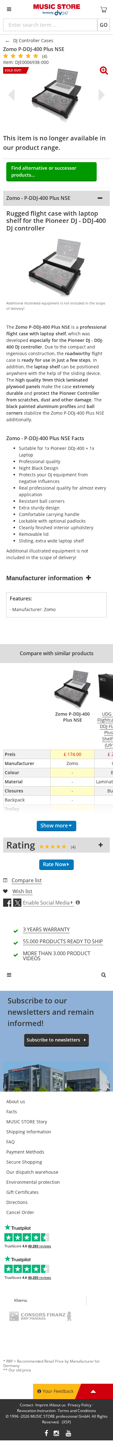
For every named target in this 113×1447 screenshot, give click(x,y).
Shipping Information (28, 1132)
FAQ (10, 1142)
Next (100, 95)
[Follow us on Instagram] (56, 1434)
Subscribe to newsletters (53, 1040)
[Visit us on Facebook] (46, 1434)
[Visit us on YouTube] (68, 1434)
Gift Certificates (22, 1192)
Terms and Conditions (77, 1410)
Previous (12, 95)
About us (15, 1101)
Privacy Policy (79, 1405)
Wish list (22, 891)
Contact (26, 1405)
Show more (54, 825)
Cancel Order (20, 1212)
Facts (11, 1112)
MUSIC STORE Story (26, 1122)
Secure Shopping (24, 1162)
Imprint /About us (50, 1405)
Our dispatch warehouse (32, 1172)
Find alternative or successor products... (43, 171)
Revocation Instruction (36, 1410)
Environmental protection (33, 1182)
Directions (17, 1202)
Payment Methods (25, 1152)
